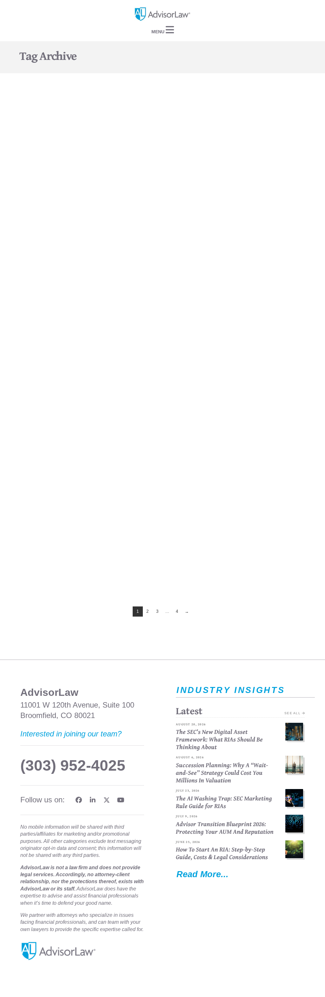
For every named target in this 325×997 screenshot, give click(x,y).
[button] (162, 30)
